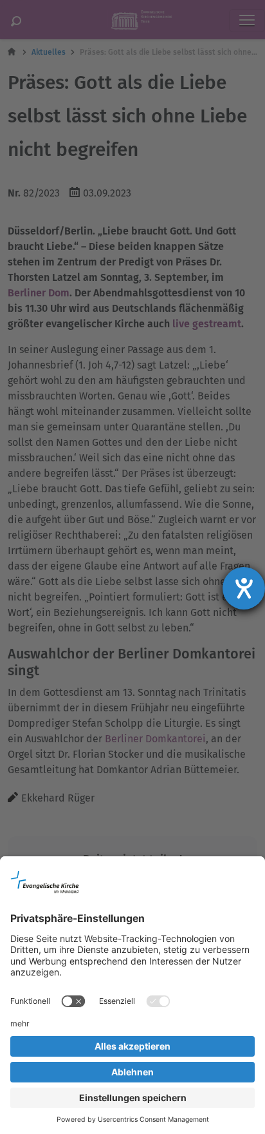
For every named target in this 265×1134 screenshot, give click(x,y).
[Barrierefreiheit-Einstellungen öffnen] (244, 588)
